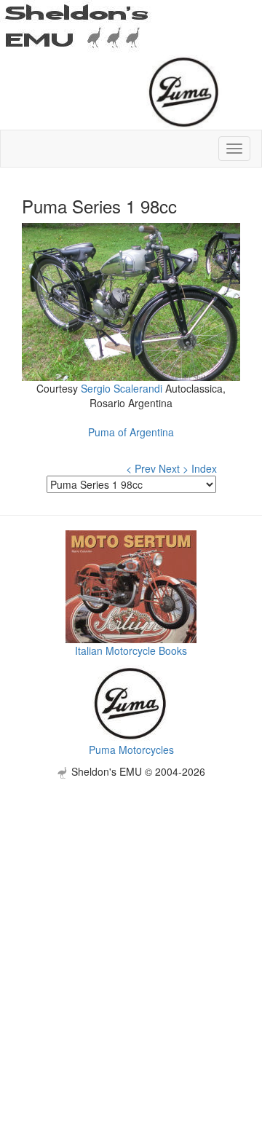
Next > (173, 468)
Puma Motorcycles (131, 749)
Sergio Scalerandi (121, 388)
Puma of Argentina (131, 432)
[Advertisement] (131, 910)
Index (204, 468)
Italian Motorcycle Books (131, 650)
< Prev (141, 468)
